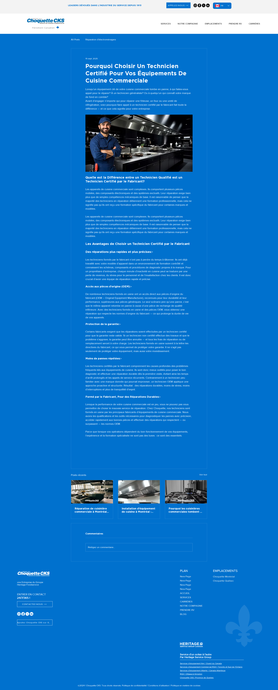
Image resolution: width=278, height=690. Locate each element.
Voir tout (203, 474)
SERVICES (185, 597)
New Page (185, 576)
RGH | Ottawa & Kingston (191, 674)
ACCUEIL (185, 593)
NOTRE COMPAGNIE (191, 605)
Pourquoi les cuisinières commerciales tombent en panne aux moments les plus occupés (186, 510)
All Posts (75, 39)
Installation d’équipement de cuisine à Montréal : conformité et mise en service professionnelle (138, 510)
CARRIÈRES (186, 601)
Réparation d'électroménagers (100, 39)
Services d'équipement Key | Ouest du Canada (201, 663)
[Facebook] (199, 5)
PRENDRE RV (187, 609)
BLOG (183, 614)
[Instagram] (195, 5)
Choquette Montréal (224, 576)
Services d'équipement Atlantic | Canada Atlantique (202, 670)
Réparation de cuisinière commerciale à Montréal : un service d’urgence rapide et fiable (91, 510)
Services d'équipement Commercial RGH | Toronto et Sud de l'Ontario (211, 667)
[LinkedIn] (208, 5)
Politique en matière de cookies (185, 685)
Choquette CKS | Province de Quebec (197, 677)
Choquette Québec (223, 580)
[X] (203, 5)
